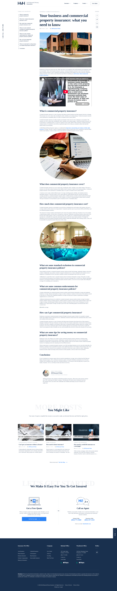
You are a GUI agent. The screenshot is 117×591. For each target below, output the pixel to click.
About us (49, 553)
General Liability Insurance (49, 11)
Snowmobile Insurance (35, 558)
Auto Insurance (21, 551)
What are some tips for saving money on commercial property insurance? (28, 44)
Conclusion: (22, 48)
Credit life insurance (80, 442)
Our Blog (49, 555)
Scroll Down (113, 19)
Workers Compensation (23, 558)
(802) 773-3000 (64, 555)
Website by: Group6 (58, 587)
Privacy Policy (76, 585)
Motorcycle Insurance (22, 560)
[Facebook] (97, 552)
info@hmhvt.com (87, 523)
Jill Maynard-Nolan (55, 28)
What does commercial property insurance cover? (27, 19)
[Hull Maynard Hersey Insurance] (28, 3)
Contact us (63, 557)
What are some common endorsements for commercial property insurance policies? (26, 35)
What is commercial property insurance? (24, 15)
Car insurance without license (28, 442)
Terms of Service (68, 585)
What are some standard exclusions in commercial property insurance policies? (27, 29)
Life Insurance (33, 553)
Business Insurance (22, 555)
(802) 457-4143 (79, 555)
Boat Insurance (33, 555)
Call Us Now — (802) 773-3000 (3, 31)
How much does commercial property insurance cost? (26, 24)
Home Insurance (51, 442)
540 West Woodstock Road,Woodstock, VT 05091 (82, 552)
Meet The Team (50, 558)
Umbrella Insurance (34, 551)
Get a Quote (94, 3)
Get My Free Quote (33, 519)
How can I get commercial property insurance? (25, 40)
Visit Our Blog (61, 462)
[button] (67, 3)
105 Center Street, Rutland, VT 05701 (65, 552)
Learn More (63, 559)
